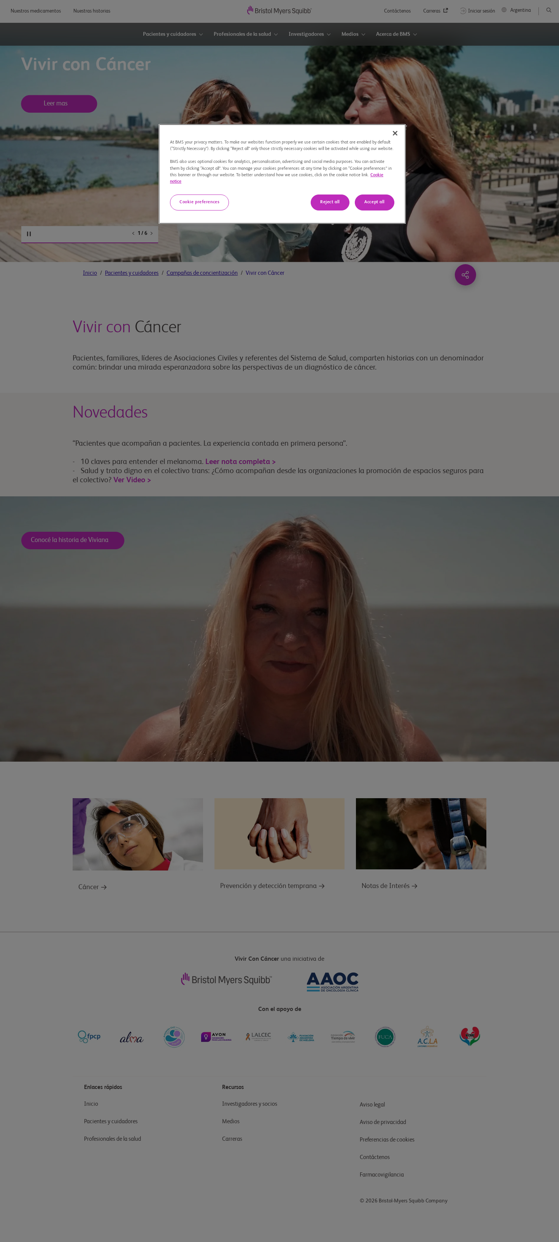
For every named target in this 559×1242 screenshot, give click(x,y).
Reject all (330, 202)
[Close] (395, 133)
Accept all (374, 202)
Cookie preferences (199, 202)
